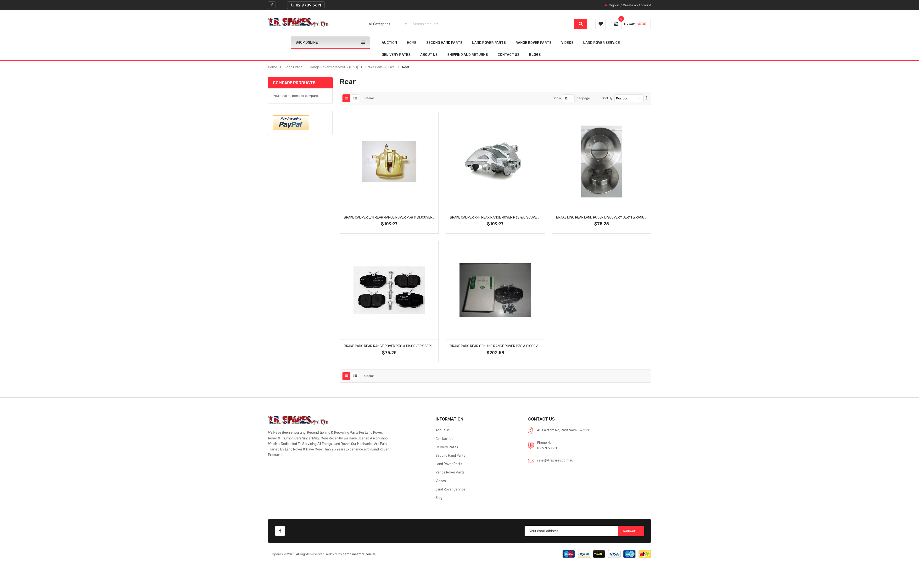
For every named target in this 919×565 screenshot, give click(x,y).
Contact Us (444, 439)
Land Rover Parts (449, 464)
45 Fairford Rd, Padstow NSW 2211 (563, 430)
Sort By (607, 98)
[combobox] (491, 24)
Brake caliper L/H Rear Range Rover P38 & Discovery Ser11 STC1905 (402, 217)
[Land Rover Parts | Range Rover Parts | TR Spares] (298, 22)
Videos (441, 481)
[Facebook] (271, 5)
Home (272, 67)
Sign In (614, 5)
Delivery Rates (447, 447)
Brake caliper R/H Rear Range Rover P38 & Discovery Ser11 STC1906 (508, 217)
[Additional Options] (291, 122)
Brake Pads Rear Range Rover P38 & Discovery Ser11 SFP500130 (398, 346)
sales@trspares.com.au (555, 460)
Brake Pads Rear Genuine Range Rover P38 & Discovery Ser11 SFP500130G (512, 346)
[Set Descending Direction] (646, 98)
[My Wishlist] (600, 24)
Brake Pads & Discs (380, 67)
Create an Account (637, 5)
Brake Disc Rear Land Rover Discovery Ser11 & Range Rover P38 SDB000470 (620, 217)
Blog (439, 498)
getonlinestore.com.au (359, 554)
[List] (355, 98)
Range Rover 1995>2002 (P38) (334, 67)
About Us (443, 430)
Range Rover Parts (450, 472)
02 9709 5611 (547, 448)
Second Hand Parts (450, 455)
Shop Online (294, 67)
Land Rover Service (450, 489)
